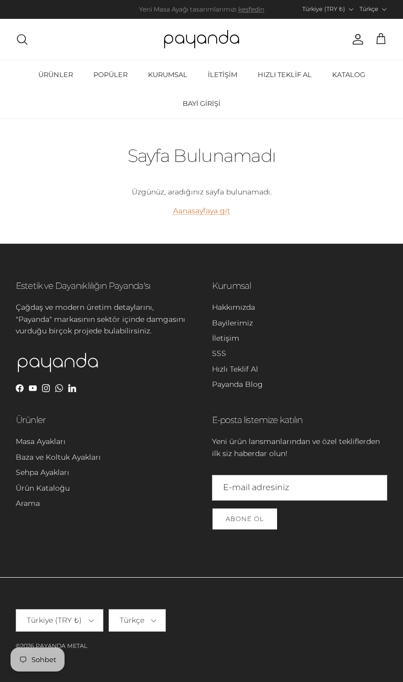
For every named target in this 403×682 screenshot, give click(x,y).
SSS (219, 353)
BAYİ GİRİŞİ (201, 103)
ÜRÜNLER (55, 74)
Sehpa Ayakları (42, 472)
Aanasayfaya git (201, 210)
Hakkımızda (233, 307)
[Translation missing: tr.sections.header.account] (355, 39)
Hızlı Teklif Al (235, 369)
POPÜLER (110, 74)
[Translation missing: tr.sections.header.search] (22, 39)
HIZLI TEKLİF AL (285, 74)
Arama (28, 503)
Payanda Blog (237, 384)
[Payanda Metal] (201, 39)
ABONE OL (245, 519)
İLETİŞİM (222, 74)
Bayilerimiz (232, 323)
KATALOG (348, 74)
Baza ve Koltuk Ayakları (58, 457)
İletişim (225, 338)
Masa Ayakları (41, 441)
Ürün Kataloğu (43, 488)
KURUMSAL (167, 74)
